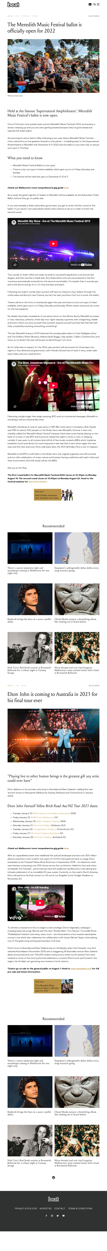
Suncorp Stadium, (42, 826)
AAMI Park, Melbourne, (42, 818)
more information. (38, 482)
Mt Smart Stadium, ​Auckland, (45, 833)
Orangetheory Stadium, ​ (45, 829)
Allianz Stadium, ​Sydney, (48, 821)
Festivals (25, 16)
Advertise (46, 1209)
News (35, 16)
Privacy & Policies (26, 1209)
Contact (59, 1209)
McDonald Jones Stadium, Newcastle (51, 814)
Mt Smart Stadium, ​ (43, 837)
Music (11, 16)
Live (17, 16)
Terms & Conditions (80, 1209)
